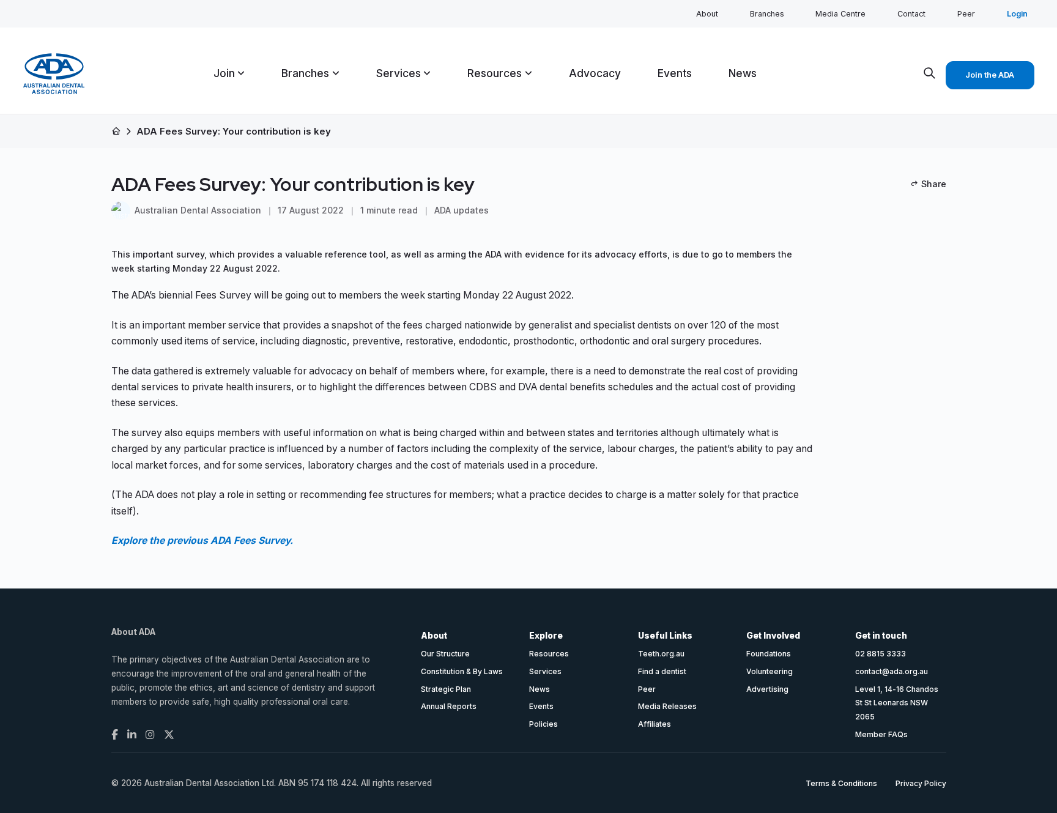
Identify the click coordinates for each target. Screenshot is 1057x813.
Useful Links (665, 635)
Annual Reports (449, 706)
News (539, 689)
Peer (966, 13)
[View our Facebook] (114, 735)
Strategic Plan (446, 689)
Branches (767, 13)
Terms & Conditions (841, 783)
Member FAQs (881, 734)
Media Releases (667, 706)
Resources (549, 653)
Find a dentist (662, 671)
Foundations (768, 653)
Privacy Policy (921, 783)
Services (545, 671)
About (707, 13)
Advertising (767, 689)
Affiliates (654, 724)
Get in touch (881, 635)
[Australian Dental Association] (53, 74)
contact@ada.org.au (891, 671)
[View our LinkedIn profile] (131, 735)
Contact (911, 13)
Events (541, 706)
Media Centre (840, 13)
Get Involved (773, 635)
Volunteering (769, 671)
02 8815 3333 (880, 653)
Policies (543, 724)
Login (1017, 13)
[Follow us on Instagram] (150, 735)
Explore (546, 635)
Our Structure (445, 653)
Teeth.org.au (661, 653)
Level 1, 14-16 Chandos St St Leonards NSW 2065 (896, 703)
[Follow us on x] (169, 735)
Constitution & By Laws (462, 671)
